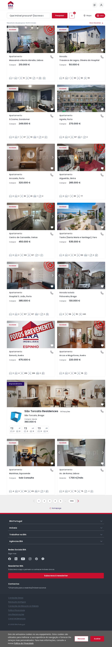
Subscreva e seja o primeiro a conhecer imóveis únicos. (31, 569)
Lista (102, 15)
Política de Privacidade (24, 643)
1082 (72, 501)
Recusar (81, 639)
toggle (101, 521)
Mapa (88, 15)
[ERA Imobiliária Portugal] (10, 5)
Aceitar (97, 639)
